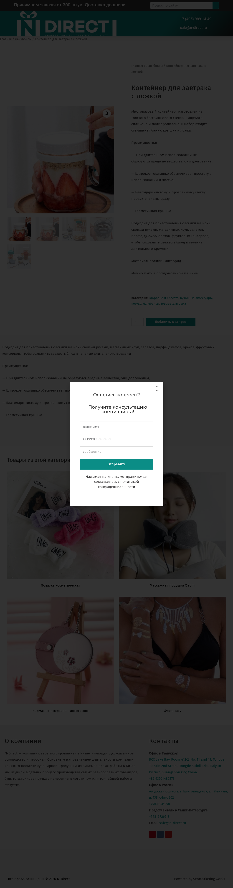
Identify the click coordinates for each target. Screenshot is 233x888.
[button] (157, 388)
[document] (116, 444)
